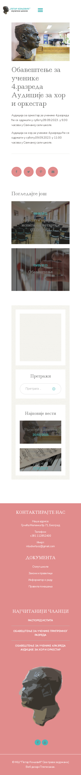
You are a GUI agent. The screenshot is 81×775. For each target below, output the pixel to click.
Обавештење (40, 271)
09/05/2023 (40, 265)
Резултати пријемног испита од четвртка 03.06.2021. (41, 225)
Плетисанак (47, 767)
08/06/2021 (40, 214)
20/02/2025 (41, 434)
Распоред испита (40, 430)
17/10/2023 (40, 468)
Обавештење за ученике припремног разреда (40, 457)
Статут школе (40, 567)
